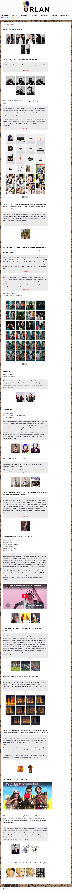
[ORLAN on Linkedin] (8, 889)
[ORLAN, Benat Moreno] (20, 305)
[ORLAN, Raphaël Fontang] (20, 346)
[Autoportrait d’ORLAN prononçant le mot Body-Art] (20, 710)
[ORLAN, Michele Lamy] (40, 325)
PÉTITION (54, 16)
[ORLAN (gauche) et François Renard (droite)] (10, 335)
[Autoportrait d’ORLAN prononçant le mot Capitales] (35, 720)
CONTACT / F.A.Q (64, 16)
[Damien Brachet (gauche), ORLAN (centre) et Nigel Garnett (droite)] (10, 315)
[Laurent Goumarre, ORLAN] (40, 346)
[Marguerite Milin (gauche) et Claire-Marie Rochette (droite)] (20, 325)
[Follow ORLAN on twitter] (6, 889)
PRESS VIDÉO (44, 16)
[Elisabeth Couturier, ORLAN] (40, 356)
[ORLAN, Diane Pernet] (30, 356)
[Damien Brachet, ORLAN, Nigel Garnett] (30, 346)
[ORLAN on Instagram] (4, 889)
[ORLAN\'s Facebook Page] (2, 889)
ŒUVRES (14, 16)
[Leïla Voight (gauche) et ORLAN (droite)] (30, 335)
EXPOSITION (24, 16)
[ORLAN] (10, 305)
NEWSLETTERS (5, 16)
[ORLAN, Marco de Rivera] (10, 346)
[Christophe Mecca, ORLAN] (10, 356)
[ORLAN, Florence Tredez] (40, 335)
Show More (26, 70)
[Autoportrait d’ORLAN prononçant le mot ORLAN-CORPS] (15, 720)
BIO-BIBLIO (34, 16)
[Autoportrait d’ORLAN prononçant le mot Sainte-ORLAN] (30, 700)
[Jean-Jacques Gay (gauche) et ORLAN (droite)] (20, 356)
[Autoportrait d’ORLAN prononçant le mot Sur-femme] (40, 700)
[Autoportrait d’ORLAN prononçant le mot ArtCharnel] (25, 720)
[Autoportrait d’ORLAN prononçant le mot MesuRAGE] (20, 700)
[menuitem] (2, 17)
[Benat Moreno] (30, 325)
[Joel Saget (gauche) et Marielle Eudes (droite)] (10, 325)
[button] (18, 17)
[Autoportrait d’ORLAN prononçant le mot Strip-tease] (30, 710)
